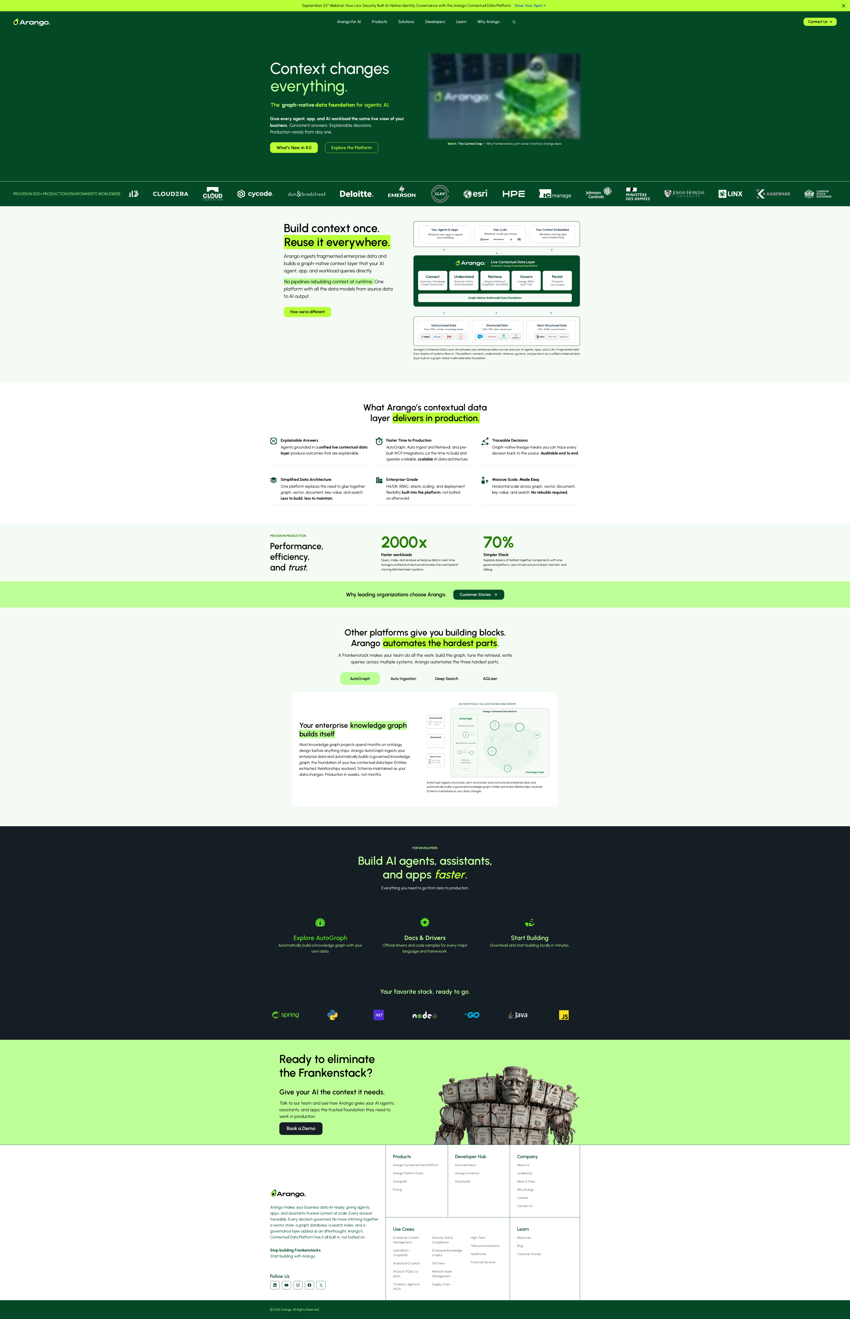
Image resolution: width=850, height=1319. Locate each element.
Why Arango (488, 21)
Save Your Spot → (530, 5)
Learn (461, 21)
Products (379, 21)
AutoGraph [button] (360, 678)
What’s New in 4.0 (293, 147)
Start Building (530, 938)
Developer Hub (470, 1156)
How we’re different (307, 311)
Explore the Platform (351, 147)
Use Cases (403, 1229)
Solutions (406, 21)
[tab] (360, 678)
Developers (435, 21)
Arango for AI (349, 21)
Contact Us (818, 21)
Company (527, 1156)
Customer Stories (475, 594)
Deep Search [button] (446, 678)
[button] (843, 6)
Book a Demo (301, 1128)
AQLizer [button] (490, 678)
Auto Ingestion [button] (403, 678)
